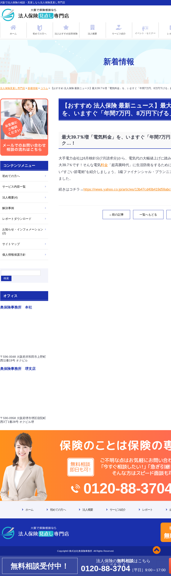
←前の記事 (116, 214)
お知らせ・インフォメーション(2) (22, 231)
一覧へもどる (148, 214)
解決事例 (8, 208)
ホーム (29, 509)
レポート (147, 509)
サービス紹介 (118, 509)
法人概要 (87, 509)
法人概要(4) (10, 197)
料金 (104, 165)
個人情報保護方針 (14, 254)
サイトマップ (11, 244)
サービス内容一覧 (14, 186)
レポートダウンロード (16, 218)
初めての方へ (11, 176)
